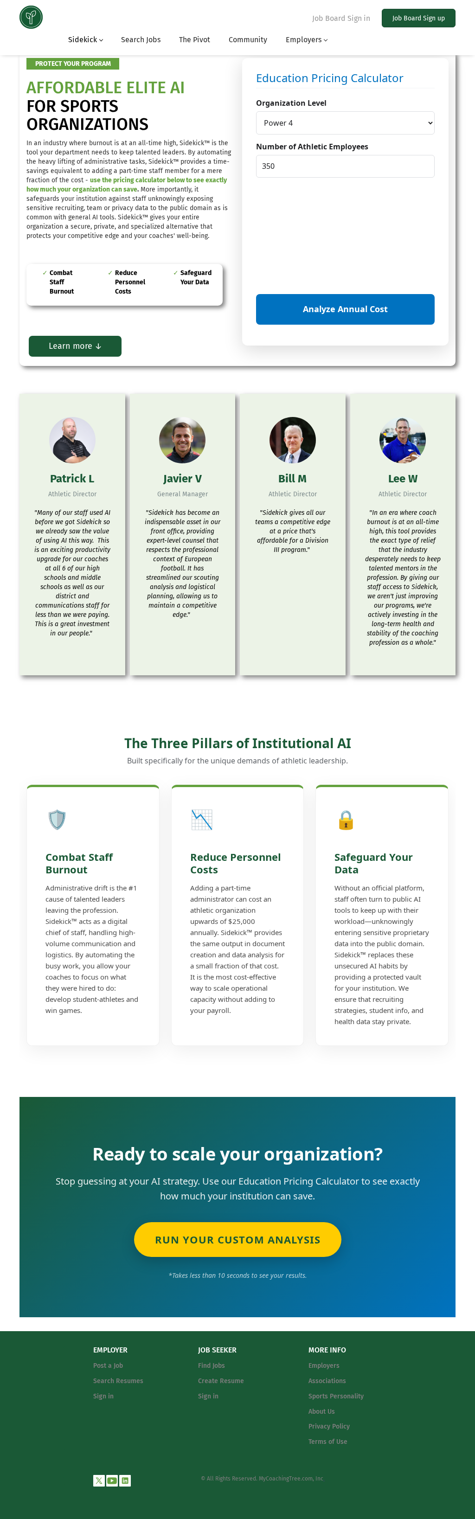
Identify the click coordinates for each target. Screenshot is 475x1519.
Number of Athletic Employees (312, 146)
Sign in (103, 1396)
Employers (324, 1366)
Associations (327, 1381)
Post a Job (108, 1366)
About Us (321, 1412)
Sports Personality (336, 1396)
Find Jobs (211, 1366)
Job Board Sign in (341, 18)
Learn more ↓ (75, 346)
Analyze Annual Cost (345, 308)
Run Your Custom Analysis (238, 1239)
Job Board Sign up (418, 18)
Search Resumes (118, 1381)
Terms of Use (327, 1442)
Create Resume (221, 1381)
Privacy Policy (329, 1426)
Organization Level (291, 103)
